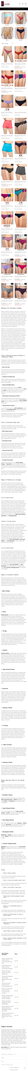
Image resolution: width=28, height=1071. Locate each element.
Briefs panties (4, 614)
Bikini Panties (11, 1047)
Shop (2, 1057)
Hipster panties (5, 653)
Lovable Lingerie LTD (8, 1054)
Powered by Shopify (14, 1069)
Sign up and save (7, 1064)
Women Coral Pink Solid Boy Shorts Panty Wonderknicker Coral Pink (7, 1015)
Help (2, 1061)
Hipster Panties (19, 1047)
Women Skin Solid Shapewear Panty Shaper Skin (6, 972)
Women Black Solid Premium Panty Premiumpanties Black (7, 967)
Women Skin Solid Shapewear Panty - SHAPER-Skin (6, 1002)
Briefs (25, 1047)
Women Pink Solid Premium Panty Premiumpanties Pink (7, 985)
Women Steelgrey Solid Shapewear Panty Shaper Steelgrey (7, 997)
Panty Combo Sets (6, 1048)
